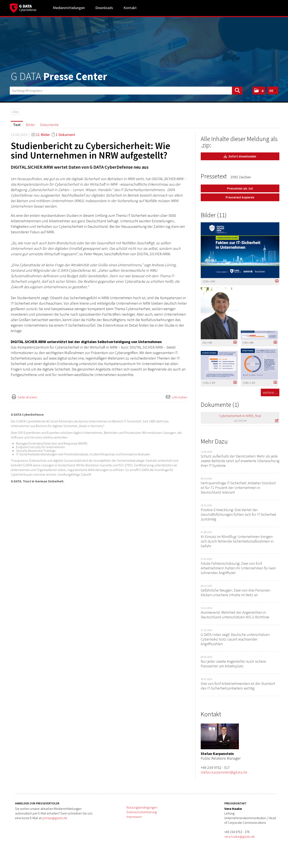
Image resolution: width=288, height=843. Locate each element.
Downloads (104, 7)
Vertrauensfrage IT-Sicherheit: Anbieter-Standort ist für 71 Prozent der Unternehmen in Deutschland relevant (238, 488)
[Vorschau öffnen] (240, 250)
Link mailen (179, 397)
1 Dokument (65, 134)
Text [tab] (17, 124)
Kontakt (130, 7)
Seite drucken (27, 397)
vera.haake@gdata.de (239, 836)
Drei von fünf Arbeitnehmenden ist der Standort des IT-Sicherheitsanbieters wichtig (238, 686)
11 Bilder (43, 134)
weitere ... (270, 392)
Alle (15, 111)
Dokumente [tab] (49, 124)
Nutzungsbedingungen (142, 807)
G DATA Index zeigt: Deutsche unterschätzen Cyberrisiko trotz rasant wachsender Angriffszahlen (235, 639)
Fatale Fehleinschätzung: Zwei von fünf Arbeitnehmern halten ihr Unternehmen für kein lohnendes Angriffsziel (238, 568)
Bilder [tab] (30, 124)
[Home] (23, 7)
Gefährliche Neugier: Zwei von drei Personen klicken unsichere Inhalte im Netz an (235, 592)
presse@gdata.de (55, 818)
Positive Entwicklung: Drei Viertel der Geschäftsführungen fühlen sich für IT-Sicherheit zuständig (238, 514)
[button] (258, 91)
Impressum (134, 816)
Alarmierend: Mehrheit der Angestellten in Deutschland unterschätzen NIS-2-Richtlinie (235, 614)
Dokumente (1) (220, 404)
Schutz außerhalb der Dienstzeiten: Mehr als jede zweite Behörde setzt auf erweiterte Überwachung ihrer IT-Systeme (240, 461)
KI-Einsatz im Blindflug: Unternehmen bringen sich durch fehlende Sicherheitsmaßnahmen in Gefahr (237, 541)
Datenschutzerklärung (142, 812)
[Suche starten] (237, 91)
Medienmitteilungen (69, 7)
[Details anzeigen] (276, 281)
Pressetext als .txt (240, 188)
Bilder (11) (214, 215)
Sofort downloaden (242, 156)
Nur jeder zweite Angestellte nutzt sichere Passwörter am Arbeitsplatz (233, 663)
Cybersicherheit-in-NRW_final (240, 415)
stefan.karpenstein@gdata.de (224, 772)
